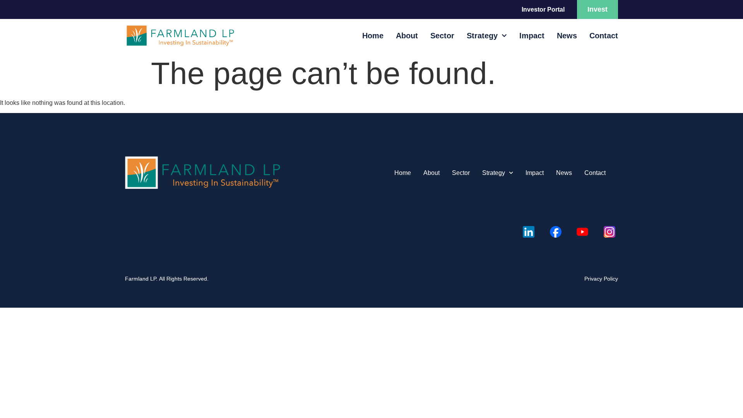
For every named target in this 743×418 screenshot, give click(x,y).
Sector (442, 35)
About (407, 35)
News (567, 35)
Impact (531, 35)
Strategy (482, 35)
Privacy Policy (601, 279)
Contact (603, 35)
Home (372, 35)
